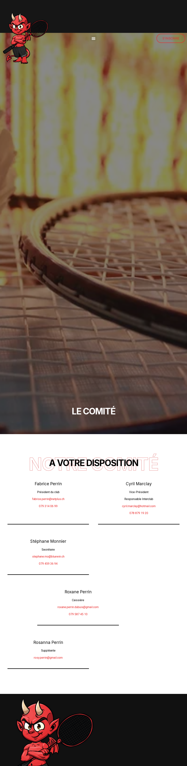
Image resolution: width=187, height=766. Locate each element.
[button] (93, 38)
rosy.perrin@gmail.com (48, 657)
